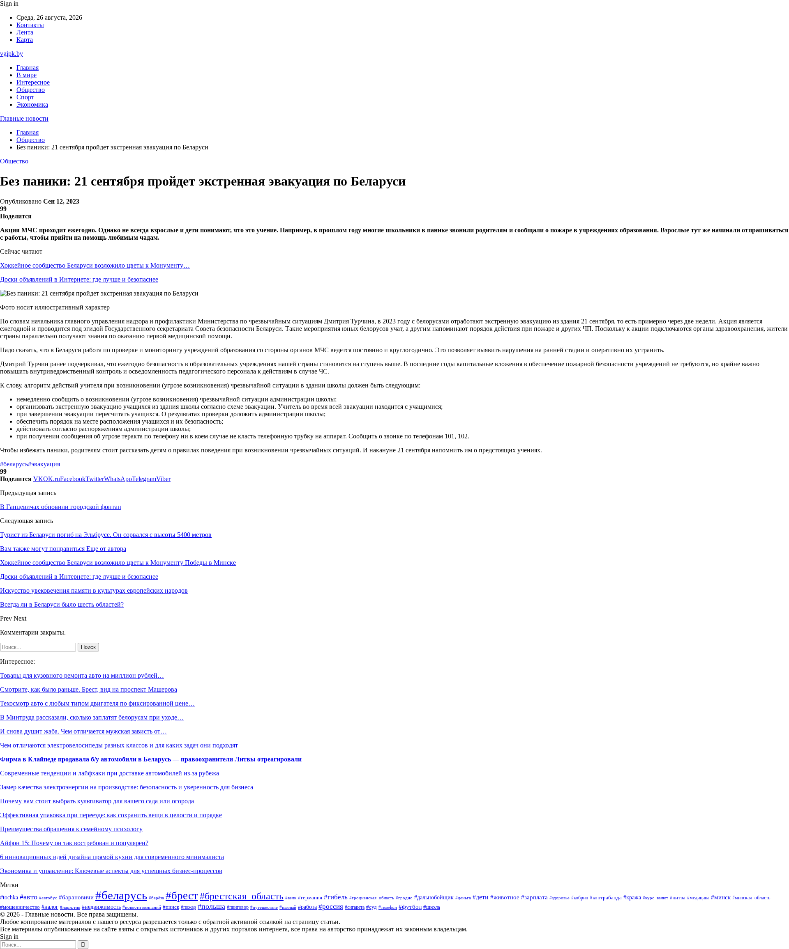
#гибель (336, 897)
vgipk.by (11, 53)
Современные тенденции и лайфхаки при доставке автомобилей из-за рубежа (109, 773)
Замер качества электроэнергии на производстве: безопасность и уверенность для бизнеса (126, 787)
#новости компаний (141, 907)
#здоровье (559, 897)
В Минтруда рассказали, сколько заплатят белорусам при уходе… (92, 717)
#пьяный (287, 907)
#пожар (188, 907)
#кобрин (579, 898)
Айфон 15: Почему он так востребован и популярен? (74, 842)
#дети (481, 897)
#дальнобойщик (434, 897)
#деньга (463, 897)
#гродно (404, 897)
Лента (24, 32)
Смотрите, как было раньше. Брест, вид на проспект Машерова (88, 689)
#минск (721, 897)
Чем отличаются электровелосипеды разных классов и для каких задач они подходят (119, 745)
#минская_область (751, 898)
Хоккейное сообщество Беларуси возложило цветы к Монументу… (95, 265)
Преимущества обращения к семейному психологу (71, 828)
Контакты (30, 24)
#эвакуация (44, 464)
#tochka (9, 897)
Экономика (32, 104)
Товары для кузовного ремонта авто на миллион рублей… (82, 675)
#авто (28, 897)
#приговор (238, 907)
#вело (290, 897)
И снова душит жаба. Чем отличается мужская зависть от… (83, 731)
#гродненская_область (371, 898)
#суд (371, 907)
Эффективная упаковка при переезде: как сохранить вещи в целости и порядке (111, 814)
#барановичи (76, 897)
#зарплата (534, 897)
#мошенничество (20, 907)
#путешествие (264, 907)
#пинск (171, 907)
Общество (30, 89)
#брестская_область (242, 895)
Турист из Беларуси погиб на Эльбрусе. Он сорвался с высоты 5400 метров (106, 534)
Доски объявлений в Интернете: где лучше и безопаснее (79, 279)
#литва (677, 898)
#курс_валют (655, 897)
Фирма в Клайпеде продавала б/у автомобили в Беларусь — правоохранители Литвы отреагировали (151, 759)
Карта (24, 39)
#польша (211, 906)
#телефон (387, 907)
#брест (182, 895)
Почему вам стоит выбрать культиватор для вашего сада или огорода (97, 801)
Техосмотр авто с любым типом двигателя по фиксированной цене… (97, 703)
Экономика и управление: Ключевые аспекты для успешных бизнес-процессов (111, 870)
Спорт (25, 97)
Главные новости (24, 118)
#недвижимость (101, 907)
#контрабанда (606, 897)
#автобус (48, 898)
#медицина (698, 898)
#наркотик (70, 907)
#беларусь (14, 464)
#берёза (156, 897)
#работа (307, 906)
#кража (632, 897)
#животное (504, 897)
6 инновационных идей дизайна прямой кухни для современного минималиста (112, 856)
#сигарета (355, 907)
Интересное (33, 82)
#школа (431, 907)
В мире (26, 74)
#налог (50, 907)
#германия (310, 897)
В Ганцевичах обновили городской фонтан (60, 506)
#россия (330, 906)
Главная (27, 67)
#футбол (410, 906)
